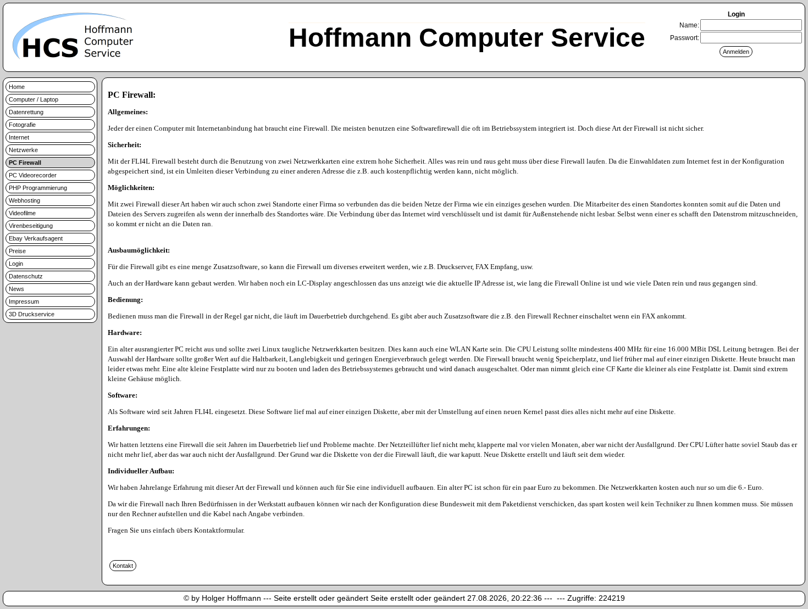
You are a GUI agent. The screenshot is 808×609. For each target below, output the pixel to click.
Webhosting (24, 200)
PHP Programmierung (38, 188)
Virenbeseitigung (31, 225)
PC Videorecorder (33, 175)
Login (16, 263)
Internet (19, 137)
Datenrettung (26, 112)
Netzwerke (23, 150)
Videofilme (22, 213)
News (16, 289)
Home (17, 86)
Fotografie (22, 124)
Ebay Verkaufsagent (36, 238)
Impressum (24, 301)
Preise (17, 251)
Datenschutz (26, 276)
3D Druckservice (31, 314)
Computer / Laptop (33, 99)
